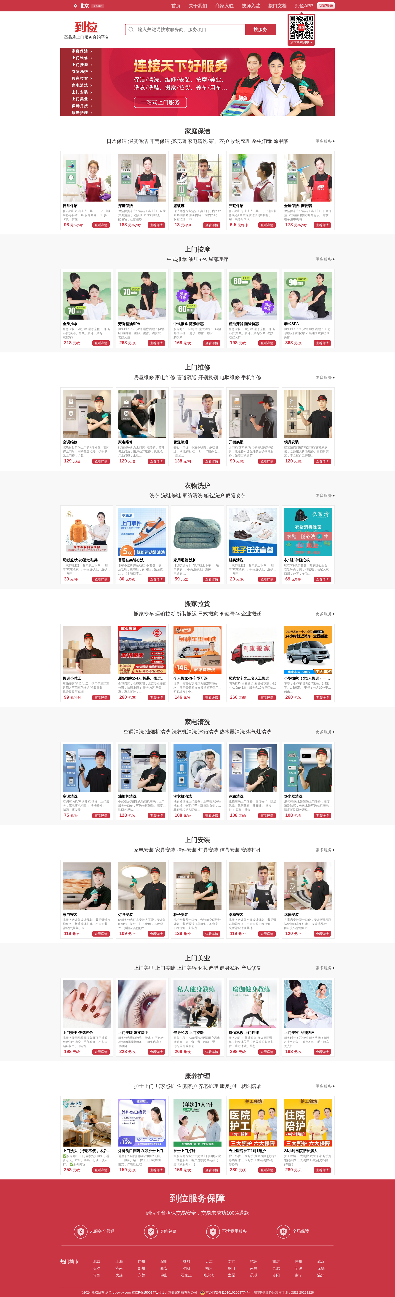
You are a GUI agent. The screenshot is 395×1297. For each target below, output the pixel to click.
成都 (186, 1261)
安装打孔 (251, 850)
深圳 (164, 1261)
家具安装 (166, 850)
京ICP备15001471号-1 (148, 1292)
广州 (141, 1261)
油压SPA (198, 259)
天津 (209, 1261)
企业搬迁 (251, 614)
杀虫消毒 (262, 141)
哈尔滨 (208, 1275)
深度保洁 (138, 141)
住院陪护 (187, 1086)
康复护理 (230, 1086)
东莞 (141, 1275)
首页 (176, 5)
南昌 (253, 1268)
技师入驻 (251, 5)
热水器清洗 (233, 732)
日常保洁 (117, 141)
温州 (321, 1275)
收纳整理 (241, 141)
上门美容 (187, 968)
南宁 (298, 1275)
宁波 (298, 1268)
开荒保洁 (160, 141)
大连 (119, 1275)
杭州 (253, 1261)
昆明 (253, 1275)
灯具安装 (209, 850)
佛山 (164, 1275)
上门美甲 (144, 968)
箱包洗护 (214, 495)
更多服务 (323, 141)
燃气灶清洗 (258, 732)
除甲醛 (280, 141)
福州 (209, 1268)
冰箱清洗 (209, 732)
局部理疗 (218, 259)
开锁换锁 (209, 377)
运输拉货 (166, 614)
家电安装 (144, 850)
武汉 (321, 1261)
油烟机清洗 (158, 732)
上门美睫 (166, 968)
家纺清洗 (193, 495)
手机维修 (251, 377)
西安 (164, 1268)
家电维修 (166, 377)
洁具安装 (230, 850)
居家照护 (166, 1086)
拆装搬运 (187, 614)
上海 (119, 1261)
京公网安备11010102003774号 (228, 1292)
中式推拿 (177, 259)
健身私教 (230, 968)
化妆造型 (209, 968)
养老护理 (209, 1086)
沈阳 (186, 1268)
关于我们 (198, 5)
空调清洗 (134, 732)
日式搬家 (209, 614)
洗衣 (155, 495)
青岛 (96, 1275)
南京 (231, 1261)
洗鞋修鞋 (171, 495)
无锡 (321, 1268)
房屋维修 (144, 377)
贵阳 (276, 1275)
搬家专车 (144, 614)
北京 (96, 1261)
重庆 (276, 1261)
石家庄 (186, 1275)
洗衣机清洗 (185, 732)
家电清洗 (198, 141)
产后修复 (251, 968)
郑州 (141, 1268)
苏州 (298, 1261)
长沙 (96, 1268)
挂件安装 (187, 850)
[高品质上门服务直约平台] (86, 27)
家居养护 (219, 141)
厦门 (231, 1268)
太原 (231, 1275)
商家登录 (326, 6)
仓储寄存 (230, 614)
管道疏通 (187, 377)
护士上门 (144, 1086)
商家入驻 (224, 5)
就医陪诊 (251, 1086)
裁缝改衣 (235, 495)
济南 (119, 1268)
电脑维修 (230, 377)
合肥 (276, 1268)
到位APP (304, 5)
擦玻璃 (179, 141)
